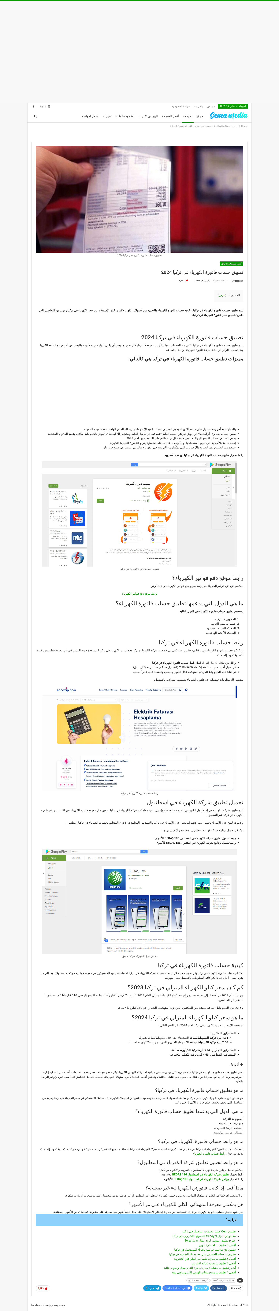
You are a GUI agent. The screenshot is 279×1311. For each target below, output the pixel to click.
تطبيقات (187, 116)
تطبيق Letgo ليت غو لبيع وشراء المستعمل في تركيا (205, 1249)
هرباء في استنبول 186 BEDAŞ (191, 1179)
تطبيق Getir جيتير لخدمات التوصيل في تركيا (209, 1231)
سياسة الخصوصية (181, 106)
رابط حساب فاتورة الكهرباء (209, 1153)
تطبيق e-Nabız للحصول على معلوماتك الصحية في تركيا (202, 1254)
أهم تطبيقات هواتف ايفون (198, 1280)
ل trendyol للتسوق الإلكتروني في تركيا (196, 1236)
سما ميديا (35, 1305)
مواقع (200, 116)
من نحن (211, 106)
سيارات (107, 116)
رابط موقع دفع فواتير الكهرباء (139, 593)
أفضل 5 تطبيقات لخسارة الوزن (217, 1245)
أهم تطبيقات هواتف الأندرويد (223, 1280)
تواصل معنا (198, 106)
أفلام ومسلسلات (125, 116)
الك (212, 1179)
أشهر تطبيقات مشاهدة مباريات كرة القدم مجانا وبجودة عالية (200, 1268)
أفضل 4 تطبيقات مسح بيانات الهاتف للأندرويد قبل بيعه (204, 1272)
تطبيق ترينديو (228, 1236)
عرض (222, 295)
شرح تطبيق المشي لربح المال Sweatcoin (210, 1240)
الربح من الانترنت (148, 116)
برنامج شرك (222, 1179)
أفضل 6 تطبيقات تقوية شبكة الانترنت (214, 1263)
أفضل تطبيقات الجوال (231, 263)
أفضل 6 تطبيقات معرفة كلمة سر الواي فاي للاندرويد (205, 1258)
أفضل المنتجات (170, 116)
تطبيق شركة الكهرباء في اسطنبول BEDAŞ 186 (200, 1174)
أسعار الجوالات (90, 116)
